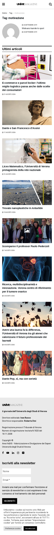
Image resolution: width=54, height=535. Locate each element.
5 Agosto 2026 (9, 296)
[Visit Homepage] (27, 4)
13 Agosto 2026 (9, 174)
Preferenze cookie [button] (12, 528)
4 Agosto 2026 (9, 345)
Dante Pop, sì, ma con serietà (19, 378)
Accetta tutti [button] (30, 528)
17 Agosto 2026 (9, 132)
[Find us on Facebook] (3, 453)
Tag (10, 13)
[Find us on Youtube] (7, 453)
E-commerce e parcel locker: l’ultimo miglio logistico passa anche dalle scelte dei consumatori (26, 86)
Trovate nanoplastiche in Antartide (22, 208)
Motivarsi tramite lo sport (33, 28)
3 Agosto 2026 (9, 383)
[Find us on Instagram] (18, 453)
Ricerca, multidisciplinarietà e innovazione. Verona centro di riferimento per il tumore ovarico (26, 288)
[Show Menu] (3, 4)
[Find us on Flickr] (23, 453)
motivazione (19, 13)
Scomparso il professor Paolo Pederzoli (25, 246)
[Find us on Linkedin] (13, 453)
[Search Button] (50, 4)
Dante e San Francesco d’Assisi (21, 128)
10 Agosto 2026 (9, 212)
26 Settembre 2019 (30, 25)
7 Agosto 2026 (9, 250)
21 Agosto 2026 (9, 94)
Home (4, 13)
